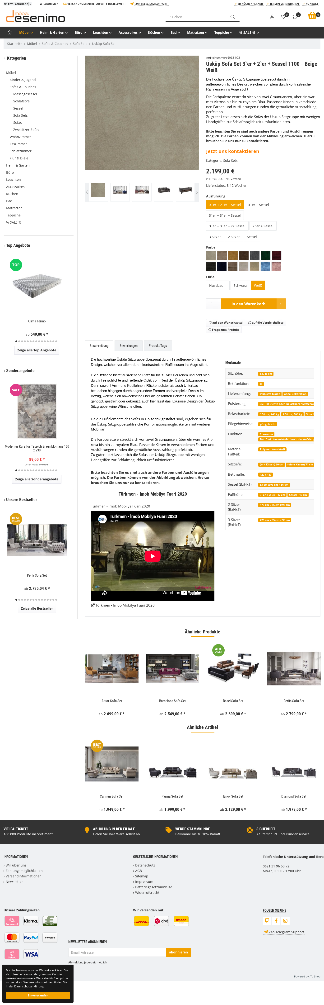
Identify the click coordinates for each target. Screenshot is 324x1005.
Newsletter (14, 881)
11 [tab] (45, 341)
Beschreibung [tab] (99, 346)
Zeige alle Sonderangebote (36, 479)
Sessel (18, 108)
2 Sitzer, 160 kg (292, 414)
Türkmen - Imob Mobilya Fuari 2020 (125, 605)
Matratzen (195, 32)
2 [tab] (19, 341)
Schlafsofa (21, 101)
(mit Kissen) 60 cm (271, 464)
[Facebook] (276, 921)
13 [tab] (50, 341)
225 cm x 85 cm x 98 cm (275, 520)
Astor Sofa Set (112, 701)
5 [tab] (28, 341)
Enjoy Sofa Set (233, 796)
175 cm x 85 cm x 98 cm (275, 505)
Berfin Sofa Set (293, 701)
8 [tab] (36, 341)
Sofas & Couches (23, 87)
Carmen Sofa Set (111, 796)
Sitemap (141, 876)
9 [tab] (39, 341)
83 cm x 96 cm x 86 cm (274, 484)
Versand (236, 179)
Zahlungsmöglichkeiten (24, 870)
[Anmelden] (272, 17)
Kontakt (312, 3)
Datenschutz (145, 865)
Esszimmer (18, 144)
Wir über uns (16, 865)
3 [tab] (22, 341)
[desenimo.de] (81, 16)
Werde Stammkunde (192, 829)
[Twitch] (267, 921)
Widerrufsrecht (147, 892)
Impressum (144, 881)
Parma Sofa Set (172, 796)
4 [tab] (25, 341)
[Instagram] (285, 921)
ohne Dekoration (295, 394)
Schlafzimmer (21, 151)
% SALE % (247, 32)
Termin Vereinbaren (284, 3)
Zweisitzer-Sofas (26, 129)
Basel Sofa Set (233, 701)
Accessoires (128, 32)
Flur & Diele (19, 158)
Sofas (17, 122)
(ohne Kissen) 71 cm (300, 464)
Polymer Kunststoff (272, 449)
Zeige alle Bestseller (37, 608)
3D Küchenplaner (250, 3)
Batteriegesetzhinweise (153, 887)
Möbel (24, 32)
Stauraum (266, 434)
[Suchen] (233, 17)
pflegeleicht (268, 424)
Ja (261, 384)
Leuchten (100, 32)
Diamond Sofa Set (293, 796)
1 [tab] (16, 341)
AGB (138, 870)
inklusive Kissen (270, 394)
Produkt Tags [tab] (158, 346)
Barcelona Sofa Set (172, 701)
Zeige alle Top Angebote (36, 350)
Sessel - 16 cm (298, 495)
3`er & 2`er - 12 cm (272, 495)
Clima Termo (37, 321)
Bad (174, 32)
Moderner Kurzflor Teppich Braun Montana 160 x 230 (37, 448)
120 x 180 (265, 474)
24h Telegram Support (151, 3)
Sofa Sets (230, 160)
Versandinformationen (24, 876)
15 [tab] (56, 341)
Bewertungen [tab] (129, 346)
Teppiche (221, 32)
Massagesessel (25, 94)
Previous (94, 131)
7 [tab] (33, 341)
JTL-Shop (315, 976)
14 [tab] (53, 341)
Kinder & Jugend (23, 79)
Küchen (154, 32)
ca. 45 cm (266, 373)
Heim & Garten (52, 32)
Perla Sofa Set (37, 575)
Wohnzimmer (20, 136)
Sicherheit (265, 829)
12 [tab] (48, 341)
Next (196, 131)
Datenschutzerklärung (29, 986)
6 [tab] (31, 341)
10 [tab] (42, 341)
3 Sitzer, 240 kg (269, 414)
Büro (79, 32)
